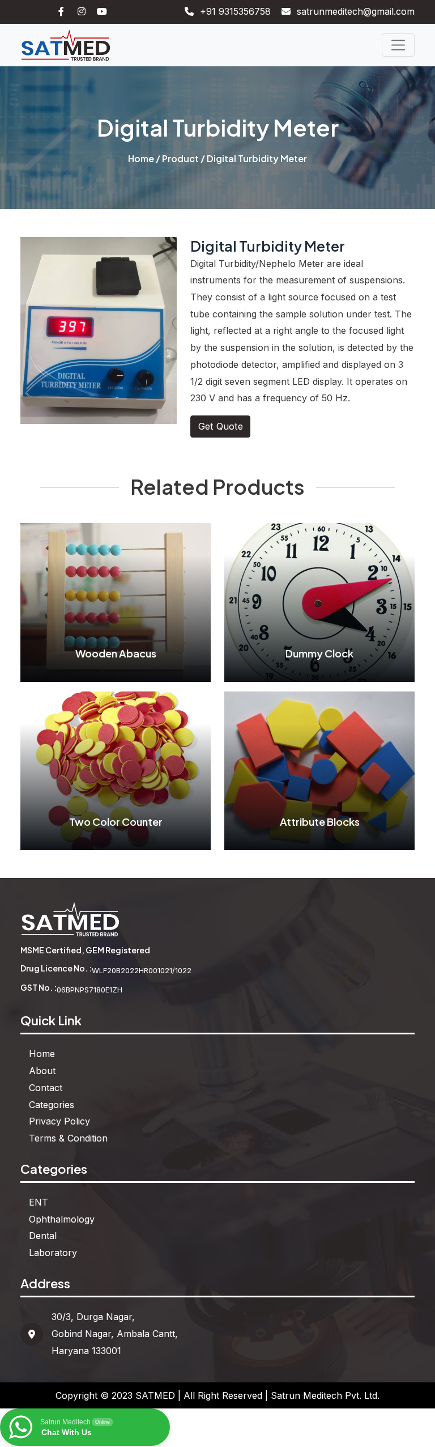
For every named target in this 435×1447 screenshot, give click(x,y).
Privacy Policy (59, 1121)
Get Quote (220, 426)
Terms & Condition (68, 1138)
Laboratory (53, 1252)
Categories (51, 1104)
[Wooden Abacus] (115, 602)
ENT (38, 1202)
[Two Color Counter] (115, 769)
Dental (43, 1235)
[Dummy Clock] (319, 602)
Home (141, 158)
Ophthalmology (62, 1219)
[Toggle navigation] (398, 45)
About (42, 1070)
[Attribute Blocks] (319, 769)
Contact (45, 1087)
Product (180, 158)
